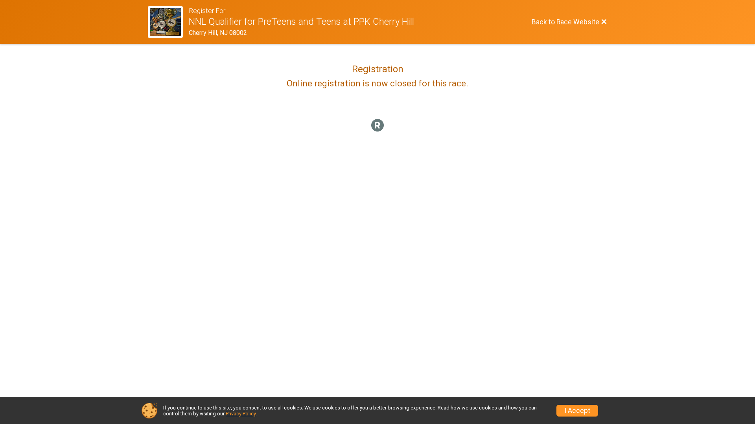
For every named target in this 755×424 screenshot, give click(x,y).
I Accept (577, 411)
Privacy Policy (241, 414)
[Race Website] (168, 22)
